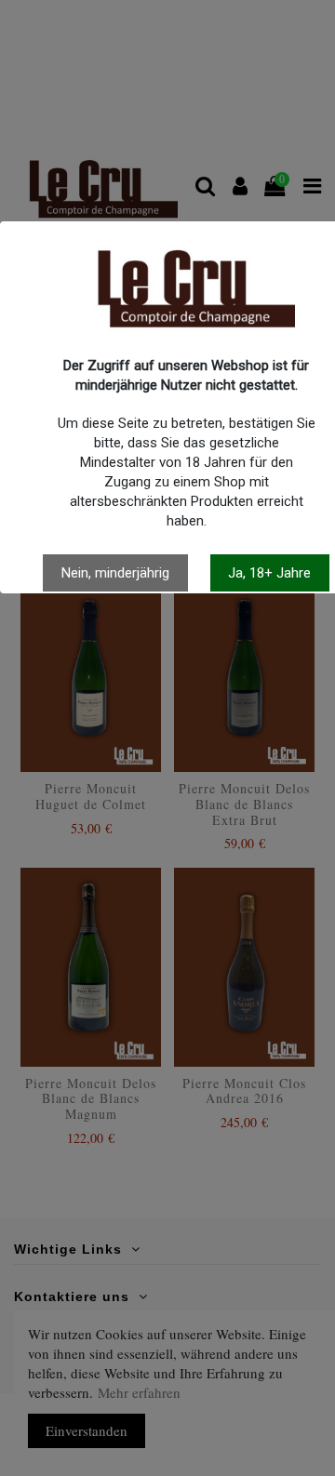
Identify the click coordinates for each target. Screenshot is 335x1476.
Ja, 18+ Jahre (269, 573)
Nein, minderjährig (115, 573)
